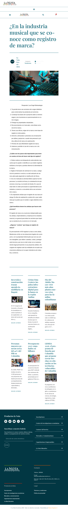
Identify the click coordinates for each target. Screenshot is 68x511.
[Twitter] (9, 421)
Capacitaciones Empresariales (45, 442)
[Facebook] (5, 421)
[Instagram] (18, 421)
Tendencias (28, 63)
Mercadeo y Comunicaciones (44, 436)
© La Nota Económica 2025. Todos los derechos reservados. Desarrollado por (34, 508)
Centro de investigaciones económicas (47, 423)
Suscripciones (40, 417)
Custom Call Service (42, 429)
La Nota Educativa (41, 448)
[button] (34, 9)
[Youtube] (14, 421)
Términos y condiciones (40, 490)
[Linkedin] (22, 421)
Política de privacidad (39, 493)
